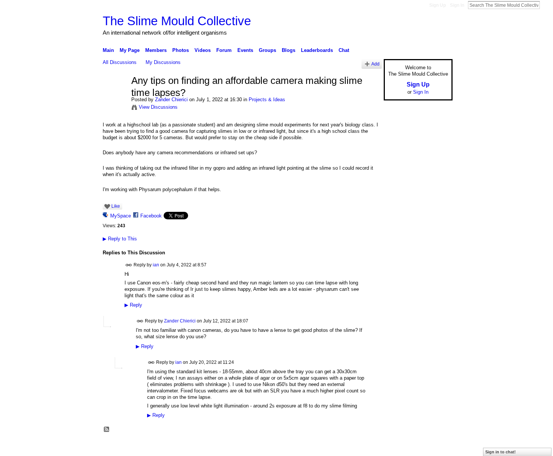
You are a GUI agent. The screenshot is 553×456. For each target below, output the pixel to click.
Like (115, 206)
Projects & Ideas (267, 99)
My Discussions (163, 62)
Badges (367, 447)
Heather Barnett (159, 447)
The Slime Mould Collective (177, 21)
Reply (133, 305)
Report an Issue (397, 447)
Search (546, 5)
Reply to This (120, 239)
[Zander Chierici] (115, 96)
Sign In (457, 5)
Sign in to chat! (500, 452)
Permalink (128, 265)
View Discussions (158, 107)
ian (156, 265)
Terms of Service (436, 447)
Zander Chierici (171, 99)
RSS (106, 429)
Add (375, 63)
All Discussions (120, 62)
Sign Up (437, 5)
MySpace (120, 216)
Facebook (151, 216)
